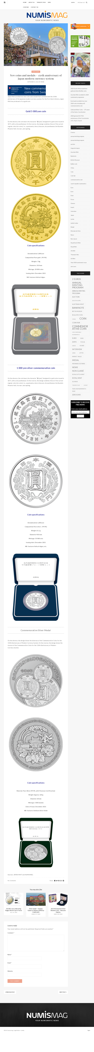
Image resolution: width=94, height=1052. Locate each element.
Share (51, 880)
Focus (72, 199)
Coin (72, 172)
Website (10, 971)
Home (24, 2)
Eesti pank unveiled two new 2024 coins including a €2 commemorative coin (79, 103)
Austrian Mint (75, 152)
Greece (73, 203)
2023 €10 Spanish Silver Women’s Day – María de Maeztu (58, 910)
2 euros (73, 132)
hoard (72, 207)
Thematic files (41, 2)
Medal (72, 227)
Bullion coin (74, 164)
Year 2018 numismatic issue (79, 262)
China (72, 168)
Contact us (34, 7)
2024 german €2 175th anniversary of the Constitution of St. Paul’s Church (80, 118)
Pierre (42, 82)
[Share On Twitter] (57, 880)
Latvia (72, 219)
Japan (72, 215)
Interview (73, 211)
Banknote (73, 156)
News (72, 235)
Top (88, 1030)
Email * (10, 963)
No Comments (12, 880)
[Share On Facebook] (55, 880)
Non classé (36, 71)
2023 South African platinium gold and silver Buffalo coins (79, 90)
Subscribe (80, 416)
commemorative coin (77, 179)
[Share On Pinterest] (59, 880)
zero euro (73, 266)
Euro (72, 187)
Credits (22, 1030)
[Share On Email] (63, 880)
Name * (10, 954)
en (72, 2)
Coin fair (26, 7)
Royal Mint (74, 247)
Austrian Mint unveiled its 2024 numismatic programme (80, 96)
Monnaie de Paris (76, 231)
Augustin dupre (75, 148)
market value (74, 223)
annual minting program (77, 136)
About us (31, 2)
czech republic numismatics (78, 183)
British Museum (75, 160)
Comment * (11, 933)
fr (74, 2)
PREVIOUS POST (10, 992)
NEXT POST (63, 992)
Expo (49, 2)
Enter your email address (79, 409)
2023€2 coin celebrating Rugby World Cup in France (13, 909)
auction (73, 144)
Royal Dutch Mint (76, 243)
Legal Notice (17, 1030)
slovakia (73, 250)
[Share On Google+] (61, 880)
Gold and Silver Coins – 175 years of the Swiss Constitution (80, 111)
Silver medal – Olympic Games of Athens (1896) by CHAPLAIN (36, 910)
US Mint (73, 258)
